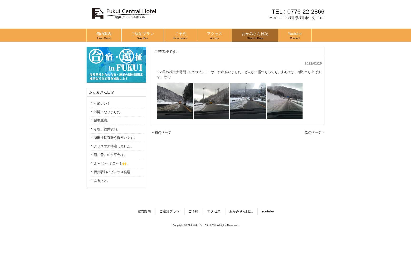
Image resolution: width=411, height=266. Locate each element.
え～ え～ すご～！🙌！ (112, 163)
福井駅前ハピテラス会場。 (114, 172)
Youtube (267, 211)
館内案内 (144, 211)
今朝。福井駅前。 (107, 129)
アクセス (213, 211)
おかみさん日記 (241, 211)
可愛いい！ (102, 103)
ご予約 (193, 211)
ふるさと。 (102, 180)
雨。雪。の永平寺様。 (110, 155)
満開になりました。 (109, 112)
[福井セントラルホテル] (123, 21)
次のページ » (314, 132)
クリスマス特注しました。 (114, 146)
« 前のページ (161, 132)
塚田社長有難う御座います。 (115, 138)
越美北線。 (102, 120)
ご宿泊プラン (170, 211)
